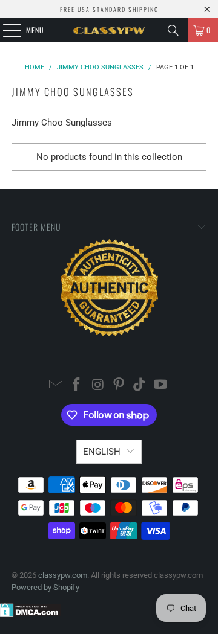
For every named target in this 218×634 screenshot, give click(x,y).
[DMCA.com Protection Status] (30, 614)
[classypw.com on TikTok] (140, 385)
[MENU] (5, 30)
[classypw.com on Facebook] (77, 385)
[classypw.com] (109, 30)
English (102, 451)
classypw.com (62, 575)
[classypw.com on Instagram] (98, 385)
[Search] (173, 30)
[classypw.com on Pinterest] (119, 385)
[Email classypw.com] (56, 385)
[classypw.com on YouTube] (161, 385)
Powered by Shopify (45, 587)
